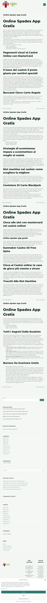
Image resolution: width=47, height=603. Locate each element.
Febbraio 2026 (6, 445)
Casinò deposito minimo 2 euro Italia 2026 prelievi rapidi (15, 411)
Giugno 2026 (5, 439)
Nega (23, 595)
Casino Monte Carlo (7, 38)
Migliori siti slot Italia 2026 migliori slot (11, 416)
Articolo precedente (6, 108)
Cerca (4, 398)
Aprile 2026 (5, 443)
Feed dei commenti (7, 548)
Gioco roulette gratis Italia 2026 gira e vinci (12, 419)
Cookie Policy (18, 601)
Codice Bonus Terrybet (8, 104)
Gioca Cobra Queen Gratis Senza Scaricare (12, 44)
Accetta (23, 592)
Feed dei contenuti (7, 546)
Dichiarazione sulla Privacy (26, 601)
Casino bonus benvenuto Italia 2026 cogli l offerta (14, 408)
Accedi (4, 544)
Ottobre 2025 (6, 449)
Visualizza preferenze (23, 598)
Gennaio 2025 (6, 453)
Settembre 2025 (6, 451)
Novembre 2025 (6, 447)
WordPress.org (6, 550)
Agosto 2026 (5, 437)
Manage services (4, 588)
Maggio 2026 (5, 441)
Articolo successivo (41, 108)
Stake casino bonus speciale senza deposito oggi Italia (15, 414)
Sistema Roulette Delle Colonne (10, 90)
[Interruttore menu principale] (44, 4)
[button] (45, 579)
